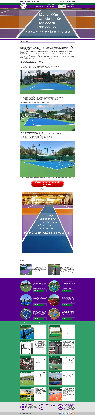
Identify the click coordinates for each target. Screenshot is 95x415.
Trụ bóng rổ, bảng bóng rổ (53, 341)
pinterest (71, 413)
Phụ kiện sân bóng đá (24, 372)
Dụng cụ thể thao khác (25, 356)
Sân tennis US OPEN (40, 6)
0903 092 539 (47, 405)
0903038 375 (53, 405)
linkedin (68, 413)
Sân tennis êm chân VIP (51, 6)
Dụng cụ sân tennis (52, 325)
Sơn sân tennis (62, 6)
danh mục (36, 290)
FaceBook (60, 413)
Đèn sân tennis (70, 6)
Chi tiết (43, 272)
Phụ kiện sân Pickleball (25, 325)
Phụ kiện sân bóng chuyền (25, 341)
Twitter (63, 413)
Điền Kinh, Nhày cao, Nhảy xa (54, 372)
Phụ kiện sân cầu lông (53, 356)
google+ (65, 413)
